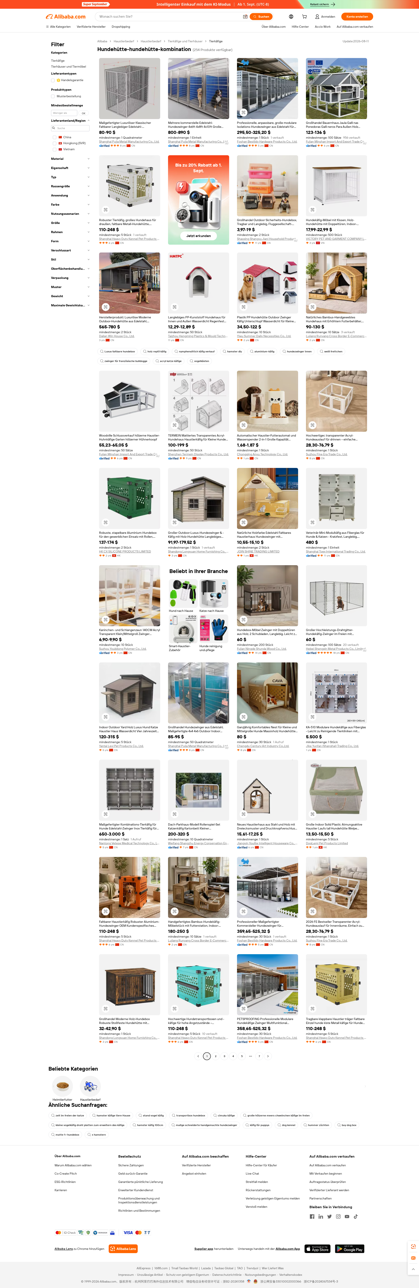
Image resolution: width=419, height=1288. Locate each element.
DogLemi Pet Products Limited (327, 843)
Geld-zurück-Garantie (133, 1173)
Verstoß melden (256, 1206)
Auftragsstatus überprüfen (327, 1182)
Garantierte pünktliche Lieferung (140, 1182)
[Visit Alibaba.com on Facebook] (312, 1216)
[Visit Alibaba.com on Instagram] (338, 1216)
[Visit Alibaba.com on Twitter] (329, 1216)
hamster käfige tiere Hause (113, 1115)
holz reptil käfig (157, 351)
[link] (413, 1246)
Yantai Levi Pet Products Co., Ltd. (121, 746)
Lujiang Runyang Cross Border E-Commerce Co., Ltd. (336, 336)
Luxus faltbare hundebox (120, 351)
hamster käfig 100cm (150, 1125)
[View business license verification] (249, 1281)
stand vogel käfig (153, 1115)
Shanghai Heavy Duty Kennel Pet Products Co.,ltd (129, 239)
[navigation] (70, 549)
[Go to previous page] (198, 1056)
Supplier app (203, 1248)
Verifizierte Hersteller (196, 1165)
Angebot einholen (194, 1173)
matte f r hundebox (67, 1134)
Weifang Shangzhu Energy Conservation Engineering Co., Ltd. (198, 843)
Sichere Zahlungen (131, 1165)
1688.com (161, 1268)
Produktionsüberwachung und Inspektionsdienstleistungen (139, 1200)
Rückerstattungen (258, 1190)
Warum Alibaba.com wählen (73, 1165)
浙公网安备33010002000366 (280, 1281)
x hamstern (99, 1134)
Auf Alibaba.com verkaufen (327, 1165)
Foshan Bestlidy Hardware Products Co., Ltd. (267, 141)
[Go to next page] (268, 1056)
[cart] (305, 17)
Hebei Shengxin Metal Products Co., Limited (336, 648)
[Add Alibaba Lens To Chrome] (123, 1248)
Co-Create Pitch (66, 1173)
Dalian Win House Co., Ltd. (116, 336)
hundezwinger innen (299, 351)
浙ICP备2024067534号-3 (321, 1281)
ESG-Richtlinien (65, 1182)
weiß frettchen (333, 351)
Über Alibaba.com (67, 1156)
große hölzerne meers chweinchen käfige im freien (278, 1115)
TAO (240, 1268)
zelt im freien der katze (70, 1115)
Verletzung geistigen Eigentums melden (273, 1198)
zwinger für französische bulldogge (126, 361)
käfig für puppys (259, 1125)
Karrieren (61, 1190)
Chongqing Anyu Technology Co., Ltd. (262, 454)
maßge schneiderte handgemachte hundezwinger (206, 1125)
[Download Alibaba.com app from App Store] (317, 1248)
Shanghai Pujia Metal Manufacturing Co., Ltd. (129, 141)
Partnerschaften (320, 1198)
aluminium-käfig (264, 351)
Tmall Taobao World (184, 1268)
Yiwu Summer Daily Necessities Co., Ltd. (264, 336)
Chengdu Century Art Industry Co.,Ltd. (263, 746)
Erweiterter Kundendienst (135, 1190)
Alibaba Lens (64, 1248)
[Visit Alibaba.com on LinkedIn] (320, 1216)
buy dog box (349, 1125)
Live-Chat (252, 1173)
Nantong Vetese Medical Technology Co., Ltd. (129, 843)
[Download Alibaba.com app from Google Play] (349, 1248)
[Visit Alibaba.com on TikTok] (355, 1216)
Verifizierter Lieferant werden (329, 1190)
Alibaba (102, 41)
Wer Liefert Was (273, 1268)
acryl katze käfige (171, 361)
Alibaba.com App (288, 1248)
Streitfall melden (257, 1182)
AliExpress (144, 1268)
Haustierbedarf (124, 41)
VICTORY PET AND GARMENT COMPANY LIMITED (336, 239)
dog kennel (288, 1125)
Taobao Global (223, 1268)
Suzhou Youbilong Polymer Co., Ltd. (122, 648)
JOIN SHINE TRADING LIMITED (258, 551)
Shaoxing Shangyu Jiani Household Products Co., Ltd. (267, 239)
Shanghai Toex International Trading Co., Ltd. (336, 551)
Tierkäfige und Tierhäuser (185, 41)
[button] (245, 16)
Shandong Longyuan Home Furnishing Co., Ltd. (198, 551)
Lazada (206, 1268)
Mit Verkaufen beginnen (325, 1173)
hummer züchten (318, 1125)
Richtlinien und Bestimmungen (139, 1210)
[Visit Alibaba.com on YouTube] (347, 1216)
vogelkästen (201, 361)
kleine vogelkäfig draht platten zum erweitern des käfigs (90, 1125)
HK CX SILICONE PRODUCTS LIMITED (125, 551)
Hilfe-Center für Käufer (261, 1165)
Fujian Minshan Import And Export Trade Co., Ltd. (336, 141)
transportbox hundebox (190, 1115)
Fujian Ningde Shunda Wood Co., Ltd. (262, 648)
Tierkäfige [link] (216, 41)
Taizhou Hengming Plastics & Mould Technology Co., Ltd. (198, 336)
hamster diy (234, 351)
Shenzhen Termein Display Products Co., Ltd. (198, 454)
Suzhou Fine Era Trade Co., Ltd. (326, 454)
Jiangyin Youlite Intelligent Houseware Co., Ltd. (267, 843)
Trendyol (252, 1268)
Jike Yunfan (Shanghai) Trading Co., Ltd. (332, 746)
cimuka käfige (226, 1115)
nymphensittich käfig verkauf (197, 351)
